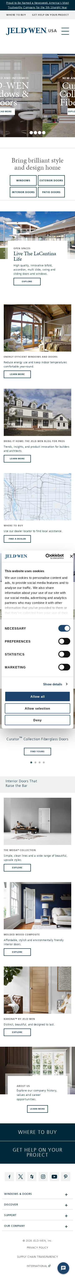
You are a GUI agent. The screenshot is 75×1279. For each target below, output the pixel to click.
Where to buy (37, 1132)
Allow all (37, 696)
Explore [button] (17, 867)
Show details (52, 684)
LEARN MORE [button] (17, 374)
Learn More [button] (37, 1109)
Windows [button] (23, 180)
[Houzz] (31, 1176)
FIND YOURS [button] (37, 751)
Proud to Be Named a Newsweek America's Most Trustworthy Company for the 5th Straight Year (37, 5)
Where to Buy (16, 14)
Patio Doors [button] (51, 192)
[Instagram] (43, 1176)
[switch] (64, 641)
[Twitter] (20, 1176)
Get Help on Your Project (50, 14)
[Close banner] (71, 556)
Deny (37, 720)
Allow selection (37, 708)
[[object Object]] (27, 31)
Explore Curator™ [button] (38, 111)
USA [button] (52, 31)
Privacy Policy (37, 1247)
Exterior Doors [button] (51, 180)
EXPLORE (27, 281)
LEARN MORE (17, 458)
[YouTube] (54, 1176)
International (36, 1267)
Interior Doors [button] (23, 192)
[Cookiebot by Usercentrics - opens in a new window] (47, 556)
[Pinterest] (65, 1176)
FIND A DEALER (17, 538)
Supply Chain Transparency (37, 1257)
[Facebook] (9, 1176)
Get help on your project (37, 1152)
